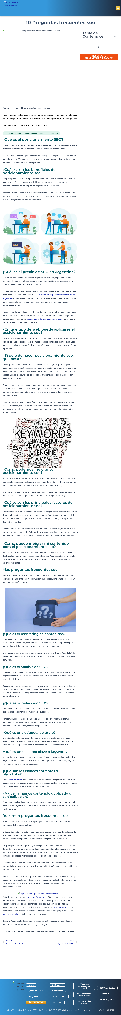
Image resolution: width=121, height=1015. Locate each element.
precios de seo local (11, 914)
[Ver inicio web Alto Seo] (40, 893)
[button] (118, 8)
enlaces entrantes (14, 779)
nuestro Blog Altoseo (37, 897)
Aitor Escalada (31, 133)
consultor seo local (61, 907)
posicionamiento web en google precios (45, 319)
